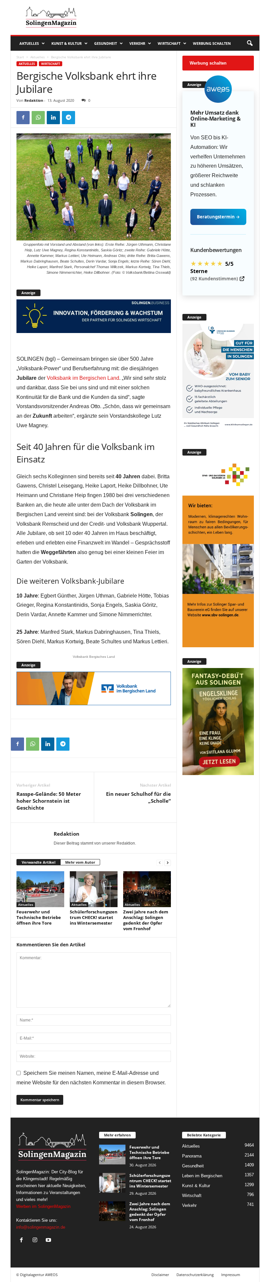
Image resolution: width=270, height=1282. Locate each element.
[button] (249, 43)
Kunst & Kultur (66, 43)
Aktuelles (29, 43)
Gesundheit (105, 43)
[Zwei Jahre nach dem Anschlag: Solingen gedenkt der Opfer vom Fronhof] (147, 889)
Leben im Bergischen (202, 1175)
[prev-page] (159, 862)
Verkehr (137, 43)
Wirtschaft (169, 43)
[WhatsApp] (38, 117)
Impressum (230, 1274)
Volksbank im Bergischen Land (83, 378)
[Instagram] (36, 1240)
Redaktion (33, 100)
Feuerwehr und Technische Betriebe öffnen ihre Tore (38, 917)
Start (20, 57)
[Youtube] (49, 1240)
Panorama (192, 1156)
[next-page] (167, 862)
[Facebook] (23, 117)
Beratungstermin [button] (218, 217)
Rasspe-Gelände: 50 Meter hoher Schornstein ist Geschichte (48, 801)
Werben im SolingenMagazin (43, 1206)
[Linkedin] (53, 117)
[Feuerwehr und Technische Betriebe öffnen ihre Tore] (40, 889)
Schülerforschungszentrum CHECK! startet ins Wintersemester (94, 917)
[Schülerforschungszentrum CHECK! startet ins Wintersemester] (94, 889)
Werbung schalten (212, 43)
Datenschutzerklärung (195, 1274)
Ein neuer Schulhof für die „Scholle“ (138, 797)
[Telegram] (68, 117)
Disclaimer (160, 1274)
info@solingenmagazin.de (40, 1227)
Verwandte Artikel (38, 862)
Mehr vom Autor (80, 862)
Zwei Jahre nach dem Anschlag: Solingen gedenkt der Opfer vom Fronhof (145, 920)
